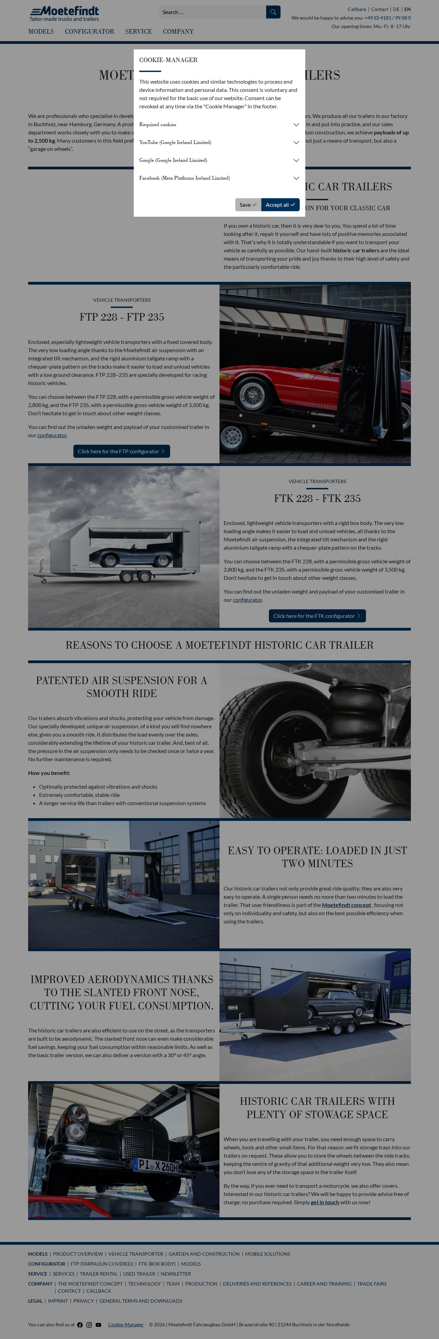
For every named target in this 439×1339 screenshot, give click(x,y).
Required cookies (157, 124)
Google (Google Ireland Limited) (173, 160)
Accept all (278, 204)
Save (246, 204)
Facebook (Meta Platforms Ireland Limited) (184, 178)
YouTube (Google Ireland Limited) (175, 142)
